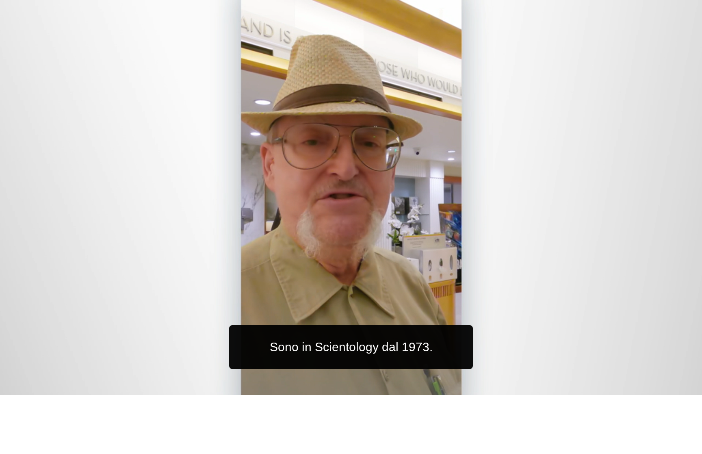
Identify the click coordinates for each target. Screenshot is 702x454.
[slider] (367, 387)
